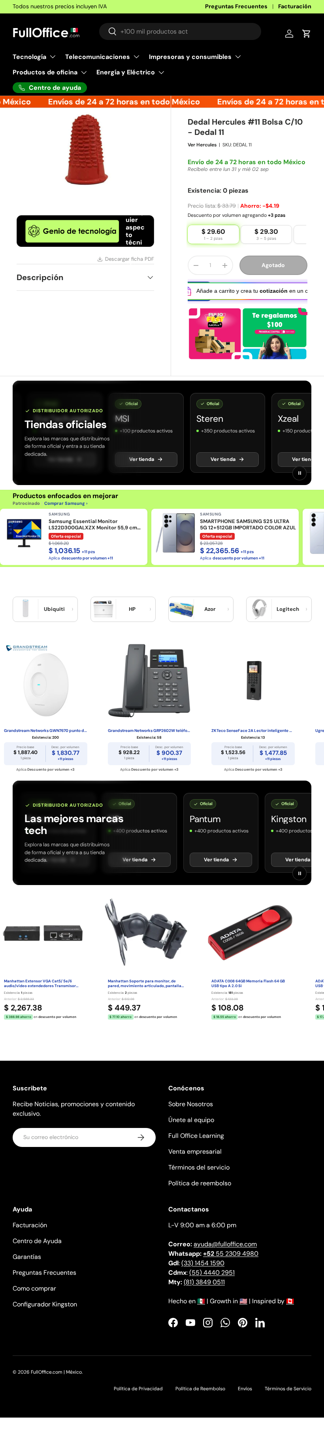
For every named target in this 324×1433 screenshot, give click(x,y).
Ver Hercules (202, 154)
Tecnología (29, 57)
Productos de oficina (45, 72)
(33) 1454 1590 (202, 1272)
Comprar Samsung (64, 512)
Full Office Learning (196, 1145)
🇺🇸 (243, 1310)
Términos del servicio (199, 1176)
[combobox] (180, 31)
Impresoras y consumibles (190, 57)
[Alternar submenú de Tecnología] (52, 56)
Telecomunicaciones (97, 57)
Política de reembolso (199, 1192)
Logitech (288, 618)
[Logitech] (259, 618)
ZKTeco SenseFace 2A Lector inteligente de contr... (253, 739)
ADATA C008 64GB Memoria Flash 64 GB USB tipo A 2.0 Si (248, 993)
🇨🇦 (290, 1310)
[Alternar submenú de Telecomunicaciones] (136, 56)
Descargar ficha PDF (129, 259)
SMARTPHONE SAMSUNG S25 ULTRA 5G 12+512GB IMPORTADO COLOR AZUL (248, 533)
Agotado (273, 274)
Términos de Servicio (288, 1398)
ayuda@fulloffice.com (225, 1253)
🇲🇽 (201, 1310)
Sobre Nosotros (190, 1113)
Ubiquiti (54, 618)
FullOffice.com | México (56, 1381)
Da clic (197, 184)
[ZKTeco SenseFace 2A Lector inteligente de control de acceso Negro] (253, 689)
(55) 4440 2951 (212, 1282)
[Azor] (181, 618)
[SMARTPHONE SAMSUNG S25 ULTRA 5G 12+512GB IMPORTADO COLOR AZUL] (175, 542)
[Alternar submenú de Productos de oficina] (84, 72)
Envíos (245, 1398)
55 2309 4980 (230, 1263)
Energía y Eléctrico (125, 72)
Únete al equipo (191, 1129)
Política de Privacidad (138, 1398)
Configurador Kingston (45, 1313)
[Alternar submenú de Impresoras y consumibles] (238, 56)
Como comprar (34, 1297)
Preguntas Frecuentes (236, 6)
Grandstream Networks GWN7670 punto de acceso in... (45, 739)
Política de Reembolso (200, 1398)
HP (132, 618)
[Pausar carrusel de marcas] (299, 482)
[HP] (103, 618)
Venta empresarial (195, 1160)
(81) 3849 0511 (204, 1291)
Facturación (294, 6)
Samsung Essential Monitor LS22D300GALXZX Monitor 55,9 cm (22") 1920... (93, 533)
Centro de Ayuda (37, 1250)
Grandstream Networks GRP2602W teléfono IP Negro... (149, 739)
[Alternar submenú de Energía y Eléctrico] (161, 72)
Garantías (27, 1266)
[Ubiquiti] (25, 618)
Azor (209, 618)
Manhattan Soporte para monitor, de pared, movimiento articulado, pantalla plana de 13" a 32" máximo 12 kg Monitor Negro (145, 993)
